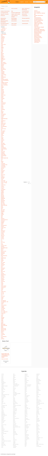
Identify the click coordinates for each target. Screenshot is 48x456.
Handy (2, 137)
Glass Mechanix (4, 126)
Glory (2, 127)
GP (1, 129)
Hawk (2, 141)
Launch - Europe (4, 182)
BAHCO (2, 53)
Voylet (2, 321)
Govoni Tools (3, 128)
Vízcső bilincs (36, 42)
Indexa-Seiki (3, 154)
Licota (2, 183)
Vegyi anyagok (36, 38)
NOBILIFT (2, 211)
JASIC (2, 162)
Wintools (2, 330)
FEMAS (2, 111)
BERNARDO (3, 59)
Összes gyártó (3, 34)
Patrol (2, 224)
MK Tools (2, 202)
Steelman (2, 279)
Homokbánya (3, 147)
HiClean (2, 146)
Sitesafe (2, 269)
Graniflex (2, 132)
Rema (2, 250)
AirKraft (2, 41)
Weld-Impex (3, 324)
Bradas (2, 66)
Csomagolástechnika (38, 18)
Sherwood (3, 264)
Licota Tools (3, 184)
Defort (2, 86)
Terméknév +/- (4, 28)
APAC (2, 45)
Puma (2, 244)
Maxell (2, 193)
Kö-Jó (2, 173)
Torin (2, 299)
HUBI (2, 150)
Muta (2, 206)
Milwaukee (3, 200)
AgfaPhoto (3, 37)
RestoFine (3, 253)
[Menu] (46, 2)
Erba (2, 100)
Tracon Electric (3, 305)
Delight (2, 87)
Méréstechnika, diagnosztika (39, 29)
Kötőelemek (36, 25)
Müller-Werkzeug (4, 205)
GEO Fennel (3, 124)
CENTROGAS (3, 77)
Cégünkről (21, 1)
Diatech (2, 89)
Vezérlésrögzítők (37, 39)
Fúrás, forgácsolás (37, 21)
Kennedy (2, 168)
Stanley (2, 275)
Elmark (2, 96)
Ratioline (2, 246)
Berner (2, 60)
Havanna (2, 139)
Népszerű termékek (37, 36)
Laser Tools (3, 180)
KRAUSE (2, 178)
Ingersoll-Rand (3, 155)
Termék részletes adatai (5, 362)
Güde (2, 134)
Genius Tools (3, 123)
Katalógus (17, 1)
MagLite (2, 190)
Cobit (2, 81)
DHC (2, 88)
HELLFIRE (2, 143)
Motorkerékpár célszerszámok (39, 30)
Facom (2, 108)
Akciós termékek (37, 11)
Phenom (2, 226)
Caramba (2, 72)
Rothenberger (3, 257)
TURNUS (2, 307)
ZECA (2, 337)
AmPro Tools (3, 44)
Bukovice (2, 68)
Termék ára (3, 30)
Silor (2, 266)
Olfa (2, 216)
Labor (2, 179)
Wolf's (2, 332)
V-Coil (2, 314)
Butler (2, 70)
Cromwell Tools (4, 83)
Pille (2, 229)
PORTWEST (3, 230)
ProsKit (2, 237)
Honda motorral (4, 148)
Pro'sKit (2, 234)
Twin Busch (3, 308)
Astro (2, 48)
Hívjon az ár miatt (5, 358)
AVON (2, 51)
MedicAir (2, 197)
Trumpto (2, 306)
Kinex (2, 169)
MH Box (2, 199)
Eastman (2, 92)
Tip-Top (2, 293)
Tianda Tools (3, 291)
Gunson (2, 135)
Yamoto (2, 333)
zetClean (2, 338)
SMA (2, 270)
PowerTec (3, 232)
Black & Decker (3, 63)
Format (2, 116)
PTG (2, 243)
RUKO (2, 259)
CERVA (2, 78)
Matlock (2, 192)
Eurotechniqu (3, 102)
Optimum (2, 218)
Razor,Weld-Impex (4, 247)
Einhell (2, 93)
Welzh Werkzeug (4, 325)
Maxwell (2, 196)
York (2, 335)
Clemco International (4, 80)
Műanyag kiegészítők (38, 31)
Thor (2, 290)
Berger (2, 57)
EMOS (2, 97)
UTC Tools (3, 310)
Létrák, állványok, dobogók (39, 27)
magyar (2, 191)
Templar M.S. (3, 287)
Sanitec (2, 260)
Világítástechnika (37, 41)
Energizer (2, 98)
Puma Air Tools (3, 245)
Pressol (2, 233)
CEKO (2, 75)
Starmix (2, 278)
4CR (2, 35)
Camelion (2, 71)
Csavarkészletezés (37, 17)
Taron (2, 284)
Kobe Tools (3, 174)
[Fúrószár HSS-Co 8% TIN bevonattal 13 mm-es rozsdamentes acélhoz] (6, 348)
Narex (2, 207)
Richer (2, 254)
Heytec (2, 145)
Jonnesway (3, 163)
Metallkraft (3, 198)
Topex (2, 298)
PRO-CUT (2, 235)
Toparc (2, 297)
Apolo (2, 46)
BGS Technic (3, 62)
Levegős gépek (37, 28)
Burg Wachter (3, 69)
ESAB (2, 101)
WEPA (2, 326)
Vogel (2, 319)
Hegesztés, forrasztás (38, 22)
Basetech (2, 56)
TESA (2, 289)
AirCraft (2, 38)
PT (1, 239)
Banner (2, 55)
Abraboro (2, 36)
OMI (1, 217)
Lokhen (2, 188)
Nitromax (2, 210)
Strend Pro (3, 281)
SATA (2, 261)
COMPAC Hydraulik (4, 82)
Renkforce (3, 252)
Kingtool (2, 171)
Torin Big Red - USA (4, 301)
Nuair (2, 215)
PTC (2, 241)
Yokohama (3, 334)
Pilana (2, 228)
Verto (2, 316)
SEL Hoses (3, 262)
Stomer (2, 280)
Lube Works (3, 189)
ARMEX (2, 47)
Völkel (2, 320)
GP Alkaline (3, 130)
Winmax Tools (3, 329)
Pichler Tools (3, 227)
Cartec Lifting (3, 74)
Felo (2, 110)
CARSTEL (2, 73)
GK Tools (2, 125)
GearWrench (3, 120)
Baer (2, 52)
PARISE (2, 223)
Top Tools (3, 296)
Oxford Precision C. (4, 219)
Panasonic (3, 220)
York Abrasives (3, 336)
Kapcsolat (26, 1)
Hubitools (2, 152)
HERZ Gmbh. (3, 144)
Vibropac (2, 317)
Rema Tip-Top (3, 251)
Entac (2, 99)
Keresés (30, 1)
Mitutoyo (2, 201)
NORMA (2, 214)
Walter (2, 323)
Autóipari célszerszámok (38, 15)
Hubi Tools (3, 151)
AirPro (2, 42)
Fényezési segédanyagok (38, 20)
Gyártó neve (3, 29)
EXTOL (2, 107)
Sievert (2, 265)
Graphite (2, 133)
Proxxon (2, 238)
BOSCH (2, 65)
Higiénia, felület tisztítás (38, 23)
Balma (2, 54)
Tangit (2, 283)
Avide (2, 50)
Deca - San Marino (4, 84)
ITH (1, 160)
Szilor (2, 282)
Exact (2, 105)
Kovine (2, 175)
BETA (2, 61)
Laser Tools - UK (4, 181)
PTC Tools (3, 242)
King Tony (3, 170)
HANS (2, 138)
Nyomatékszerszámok (38, 37)
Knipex (2, 172)
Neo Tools (3, 209)
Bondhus (2, 64)
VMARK (2, 318)
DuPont (2, 90)
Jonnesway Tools (4, 164)
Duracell (2, 91)
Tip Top (2, 292)
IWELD (2, 161)
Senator (2, 263)
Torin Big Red (3, 300)
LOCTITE (2, 187)
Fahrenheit (3, 109)
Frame (2, 117)
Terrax (2, 288)
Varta (2, 315)
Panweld (2, 221)
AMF (2, 43)
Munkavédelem (37, 35)
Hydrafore (3, 153)
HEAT (2, 142)
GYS (2, 136)
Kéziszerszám (36, 24)
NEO (2, 208)
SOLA (2, 272)
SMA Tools (3, 271)
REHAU (2, 248)
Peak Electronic (4, 225)
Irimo (2, 156)
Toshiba (2, 302)
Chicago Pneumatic (4, 79)
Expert (2, 106)
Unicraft (2, 309)
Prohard (2, 236)
